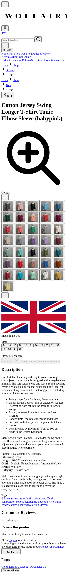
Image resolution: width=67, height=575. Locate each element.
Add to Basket (28, 361)
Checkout (16, 60)
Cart (7, 60)
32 (52, 345)
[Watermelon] (33, 275)
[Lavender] (20, 240)
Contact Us (39, 566)
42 (20, 349)
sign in (13, 540)
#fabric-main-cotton (35, 498)
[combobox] (5, 45)
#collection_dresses (37, 504)
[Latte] (7, 240)
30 (47, 345)
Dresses (10, 70)
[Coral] (7, 229)
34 (57, 345)
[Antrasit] (7, 206)
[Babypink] (20, 206)
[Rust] (58, 263)
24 (31, 345)
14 (4, 345)
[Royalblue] (45, 263)
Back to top (13, 552)
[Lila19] (33, 240)
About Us (16, 56)
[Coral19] (20, 229)
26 (36, 345)
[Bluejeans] (58, 206)
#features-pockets (17, 504)
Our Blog (26, 53)
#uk (3, 498)
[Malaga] (58, 240)
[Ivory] (58, 229)
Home (4, 53)
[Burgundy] (20, 217)
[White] (45, 275)
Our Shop (14, 53)
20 (20, 345)
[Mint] (20, 252)
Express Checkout (48, 361)
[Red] (20, 263)
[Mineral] (7, 252)
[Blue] (45, 206)
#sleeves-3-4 (43, 501)
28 (41, 345)
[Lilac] (45, 240)
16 (9, 345)
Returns (26, 60)
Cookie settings (11, 570)
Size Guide (37, 60)
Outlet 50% (38, 53)
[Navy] (33, 252)
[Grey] (45, 229)
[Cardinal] (45, 217)
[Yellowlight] (7, 286)
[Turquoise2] (20, 275)
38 (9, 349)
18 (15, 345)
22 (25, 345)
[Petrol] (58, 252)
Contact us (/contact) (52, 546)
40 (15, 349)
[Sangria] (7, 275)
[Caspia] (58, 217)
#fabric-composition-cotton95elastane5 (28, 500)
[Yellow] (58, 275)
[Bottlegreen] (7, 217)
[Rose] (33, 263)
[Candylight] (33, 217)
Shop (16, 65)
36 (4, 349)
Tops (8, 85)
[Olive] (45, 252)
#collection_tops (15, 498)
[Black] (33, 206)
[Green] (33, 229)
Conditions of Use (54, 60)
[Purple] (7, 263)
